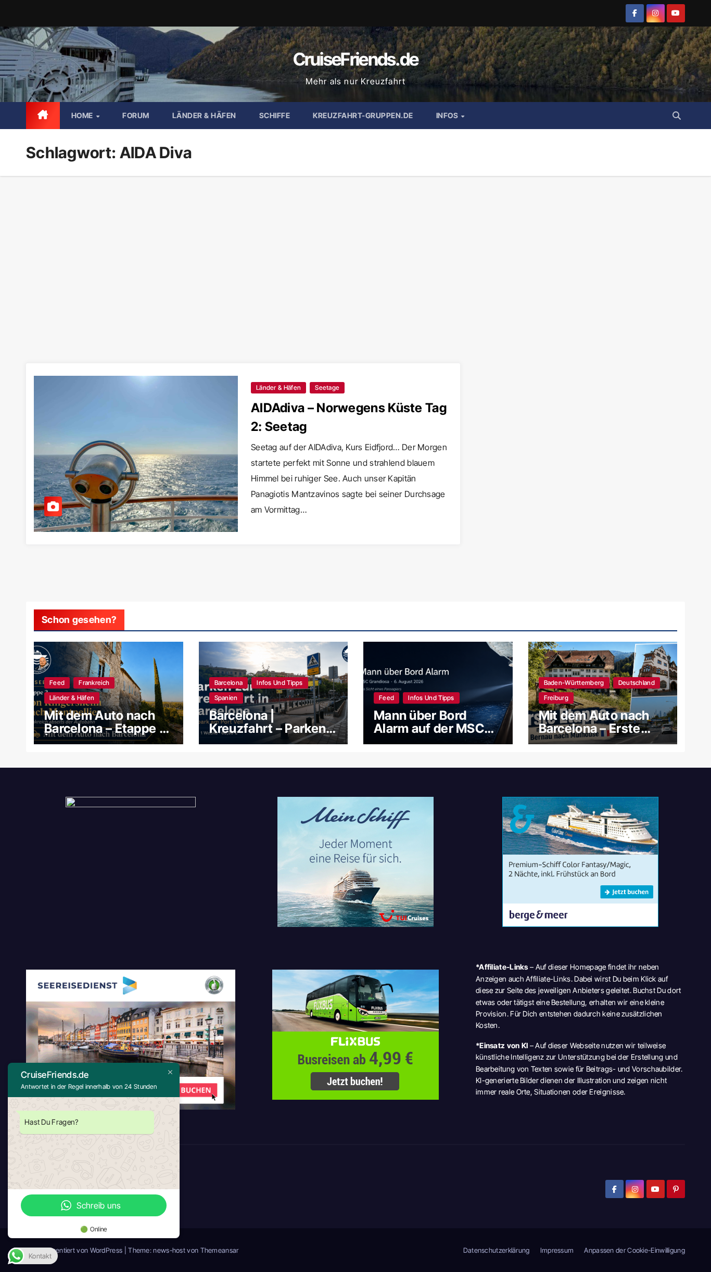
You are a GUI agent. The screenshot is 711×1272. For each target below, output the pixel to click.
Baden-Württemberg (574, 682)
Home (83, 115)
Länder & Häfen (204, 115)
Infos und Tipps (280, 682)
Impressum (557, 1250)
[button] (676, 115)
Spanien (226, 698)
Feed (57, 682)
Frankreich (94, 682)
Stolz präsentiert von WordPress (75, 1250)
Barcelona (228, 682)
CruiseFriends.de (355, 59)
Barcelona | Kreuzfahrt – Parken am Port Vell (267, 728)
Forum (135, 115)
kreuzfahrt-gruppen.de (363, 115)
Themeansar (219, 1250)
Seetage (327, 387)
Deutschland (636, 682)
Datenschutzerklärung (496, 1250)
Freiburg (556, 698)
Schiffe (274, 115)
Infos (448, 115)
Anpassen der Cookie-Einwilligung (634, 1250)
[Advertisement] (355, 254)
